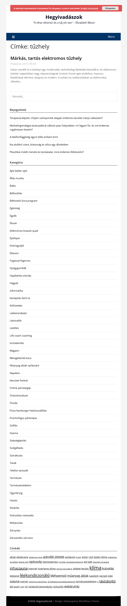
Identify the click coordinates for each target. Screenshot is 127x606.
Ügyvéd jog (16, 493)
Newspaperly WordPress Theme (81, 601)
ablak (13, 557)
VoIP (22, 587)
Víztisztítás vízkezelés (22, 515)
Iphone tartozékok (64, 569)
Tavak (13, 462)
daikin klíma (100, 557)
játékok (77, 568)
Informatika (16, 290)
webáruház (71, 586)
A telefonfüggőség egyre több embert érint (34, 137)
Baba (13, 185)
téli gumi (15, 586)
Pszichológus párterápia (23, 418)
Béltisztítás (16, 193)
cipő (91, 557)
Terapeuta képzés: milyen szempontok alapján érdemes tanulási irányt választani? (56, 118)
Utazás (13, 500)
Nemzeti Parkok (19, 380)
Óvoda (13, 403)
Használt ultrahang (101, 562)
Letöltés (14, 328)
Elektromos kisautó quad (24, 230)
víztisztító (58, 586)
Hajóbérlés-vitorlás (20, 275)
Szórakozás (16, 455)
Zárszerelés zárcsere (21, 537)
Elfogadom (110, 8)
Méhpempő (58, 576)
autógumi (70, 557)
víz (26, 586)
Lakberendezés (18, 313)
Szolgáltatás (16, 447)
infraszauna (19, 568)
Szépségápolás (18, 440)
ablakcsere (22, 557)
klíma (95, 567)
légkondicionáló (35, 575)
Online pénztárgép (20, 388)
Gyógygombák (18, 268)
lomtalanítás (17, 343)
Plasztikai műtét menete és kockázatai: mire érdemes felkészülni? (47, 152)
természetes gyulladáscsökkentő (61, 582)
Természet (15, 478)
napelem (94, 575)
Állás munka (17, 178)
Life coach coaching (21, 335)
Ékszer (13, 223)
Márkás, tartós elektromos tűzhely (46, 58)
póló (110, 575)
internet (32, 568)
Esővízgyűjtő (17, 245)
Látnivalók (15, 320)
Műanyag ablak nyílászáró (24, 365)
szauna (15, 581)
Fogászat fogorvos (20, 260)
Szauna (14, 433)
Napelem (15, 373)
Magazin (14, 350)
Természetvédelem (20, 485)
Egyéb (13, 215)
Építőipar (15, 238)
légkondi (14, 575)
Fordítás (62, 562)
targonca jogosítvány (38, 582)
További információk (89, 8)
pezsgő (103, 575)
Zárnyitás (15, 530)
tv (98, 582)
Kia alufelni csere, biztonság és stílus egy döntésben (39, 144)
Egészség (15, 208)
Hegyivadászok (64, 17)
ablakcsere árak (35, 557)
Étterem (14, 253)
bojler (78, 557)
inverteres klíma (47, 568)
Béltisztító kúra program (23, 200)
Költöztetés (16, 305)
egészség (35, 562)
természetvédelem (86, 581)
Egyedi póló (24, 562)
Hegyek (14, 283)
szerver (24, 581)
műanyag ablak (77, 576)
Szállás (13, 425)
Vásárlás (14, 507)
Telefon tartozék (19, 470)
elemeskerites (50, 561)
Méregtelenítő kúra (20, 358)
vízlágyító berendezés (40, 586)
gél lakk (88, 561)
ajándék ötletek (53, 557)
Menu (111, 36)
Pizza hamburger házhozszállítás (28, 410)
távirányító (107, 581)
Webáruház (16, 522)
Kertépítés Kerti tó (20, 298)
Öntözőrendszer (19, 395)
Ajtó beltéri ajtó (18, 170)
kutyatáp (108, 568)
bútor (85, 557)
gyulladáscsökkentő (74, 562)
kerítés (85, 568)
